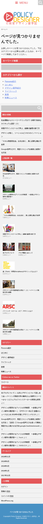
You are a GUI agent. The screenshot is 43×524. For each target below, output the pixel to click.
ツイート (5, 382)
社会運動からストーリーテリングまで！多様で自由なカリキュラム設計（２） (21, 122)
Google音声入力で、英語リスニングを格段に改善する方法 (21, 151)
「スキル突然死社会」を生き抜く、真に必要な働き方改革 (21, 142)
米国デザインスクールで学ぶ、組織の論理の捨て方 (20, 128)
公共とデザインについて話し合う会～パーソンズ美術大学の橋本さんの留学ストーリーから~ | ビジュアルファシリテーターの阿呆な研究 (21, 396)
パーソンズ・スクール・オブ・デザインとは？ (18, 311)
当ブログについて (8, 253)
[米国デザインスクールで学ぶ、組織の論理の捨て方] (9, 228)
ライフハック (11, 91)
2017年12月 (5, 475)
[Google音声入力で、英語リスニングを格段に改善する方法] (9, 168)
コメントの (7, 496)
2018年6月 (5, 461)
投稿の (5, 491)
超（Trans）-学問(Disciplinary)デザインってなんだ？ (20, 271)
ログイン (4, 487)
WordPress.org (7, 501)
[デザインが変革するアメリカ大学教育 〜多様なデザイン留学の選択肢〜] (9, 189)
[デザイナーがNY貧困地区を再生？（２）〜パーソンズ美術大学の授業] (9, 284)
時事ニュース (11, 98)
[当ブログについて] (9, 247)
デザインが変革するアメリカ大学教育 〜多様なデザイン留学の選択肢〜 (21, 195)
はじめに (9, 85)
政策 (7, 94)
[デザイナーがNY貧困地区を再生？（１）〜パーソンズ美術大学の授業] (9, 324)
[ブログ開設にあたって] (24, 247)
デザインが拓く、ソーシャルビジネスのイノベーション (21, 134)
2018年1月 (5, 471)
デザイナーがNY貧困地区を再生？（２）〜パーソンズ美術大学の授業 (21, 291)
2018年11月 (5, 457)
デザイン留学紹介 (13, 88)
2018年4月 (5, 466)
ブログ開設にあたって (25, 253)
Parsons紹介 (10, 81)
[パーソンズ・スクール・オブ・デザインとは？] (9, 305)
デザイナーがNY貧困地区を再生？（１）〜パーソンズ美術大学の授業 (21, 331)
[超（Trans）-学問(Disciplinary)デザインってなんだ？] (9, 265)
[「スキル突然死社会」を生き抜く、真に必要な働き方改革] (9, 209)
